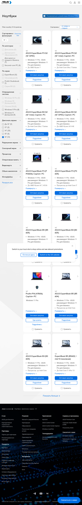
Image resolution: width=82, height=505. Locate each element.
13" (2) (7, 127)
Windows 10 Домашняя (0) (10, 102)
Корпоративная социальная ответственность (7, 424)
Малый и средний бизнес (30, 419)
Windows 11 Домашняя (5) (10, 114)
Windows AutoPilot (48, 429)
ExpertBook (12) (11, 75)
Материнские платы (8, 465)
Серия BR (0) (10, 86)
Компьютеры (6, 451)
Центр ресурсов (27, 460)
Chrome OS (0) (10, 107)
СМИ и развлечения (28, 445)
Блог (23, 469)
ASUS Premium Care (69, 419)
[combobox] (70, 27)
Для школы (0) (10, 50)
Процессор (6, 154)
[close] (72, 246)
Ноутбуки (5, 448)
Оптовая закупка (68, 436)
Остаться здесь (29, 255)
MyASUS (45, 419)
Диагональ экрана (9, 120)
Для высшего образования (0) (11, 54)
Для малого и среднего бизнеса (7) (12, 60)
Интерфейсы (7, 177)
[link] (37, 80)
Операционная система (8, 93)
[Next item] (47, 40)
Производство (26, 437)
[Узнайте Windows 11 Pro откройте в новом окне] (61, 18)
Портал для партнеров (9, 434)
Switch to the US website (49, 255)
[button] (70, 2)
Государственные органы (30, 452)
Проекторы (5, 457)
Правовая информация (42, 501)
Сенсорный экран (9, 148)
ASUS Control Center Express (51, 426)
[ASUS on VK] (47, 494)
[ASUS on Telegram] (34, 494)
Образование (26, 426)
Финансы (25, 449)
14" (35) (7, 131)
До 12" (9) (8, 124)
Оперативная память (10, 160)
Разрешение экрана (10, 143)
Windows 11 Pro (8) (12, 110)
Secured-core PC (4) (12, 65)
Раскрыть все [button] (7, 183)
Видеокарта (7, 165)
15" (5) (7, 134)
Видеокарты (6, 469)
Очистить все (18, 35)
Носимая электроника (9, 478)
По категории (7, 46)
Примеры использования (30, 463)
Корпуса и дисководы (9, 475)
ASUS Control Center (48, 422)
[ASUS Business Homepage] (7, 2)
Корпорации (26, 422)
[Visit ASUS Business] (8, 409)
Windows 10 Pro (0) (12, 98)
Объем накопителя (9, 171)
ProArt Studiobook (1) (12, 82)
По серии (6, 71)
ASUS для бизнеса (8, 419)
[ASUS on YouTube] (41, 494)
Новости (24, 466)
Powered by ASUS (68, 428)
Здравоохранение (28, 434)
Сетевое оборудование (9, 472)
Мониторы (5, 454)
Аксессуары (6, 481)
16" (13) (7, 137)
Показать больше (50, 396)
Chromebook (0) (11, 78)
